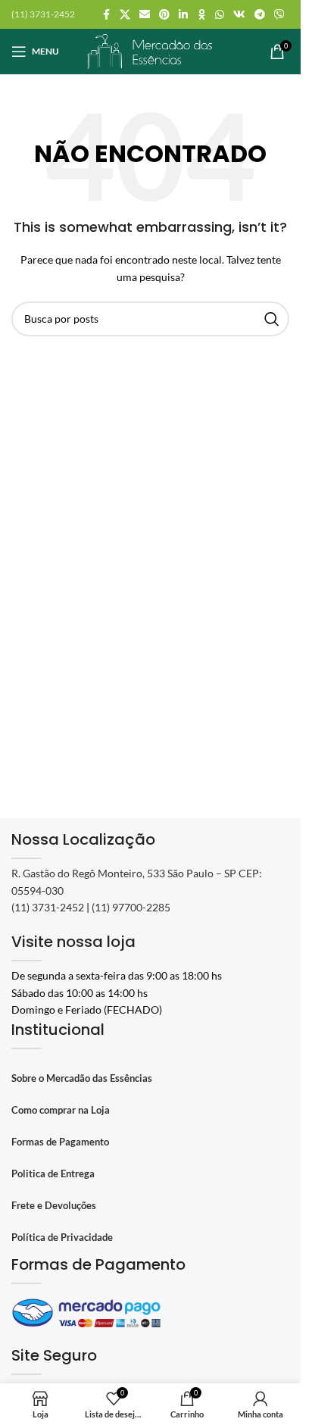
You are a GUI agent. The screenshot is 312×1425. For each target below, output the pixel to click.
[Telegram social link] (260, 15)
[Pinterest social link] (164, 15)
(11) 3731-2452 (47, 907)
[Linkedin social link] (183, 15)
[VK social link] (239, 15)
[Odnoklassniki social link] (201, 15)
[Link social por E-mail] (144, 15)
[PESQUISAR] (271, 319)
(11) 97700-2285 (131, 907)
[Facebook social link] (106, 15)
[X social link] (125, 15)
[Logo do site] (150, 50)
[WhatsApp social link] (220, 15)
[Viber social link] (279, 15)
